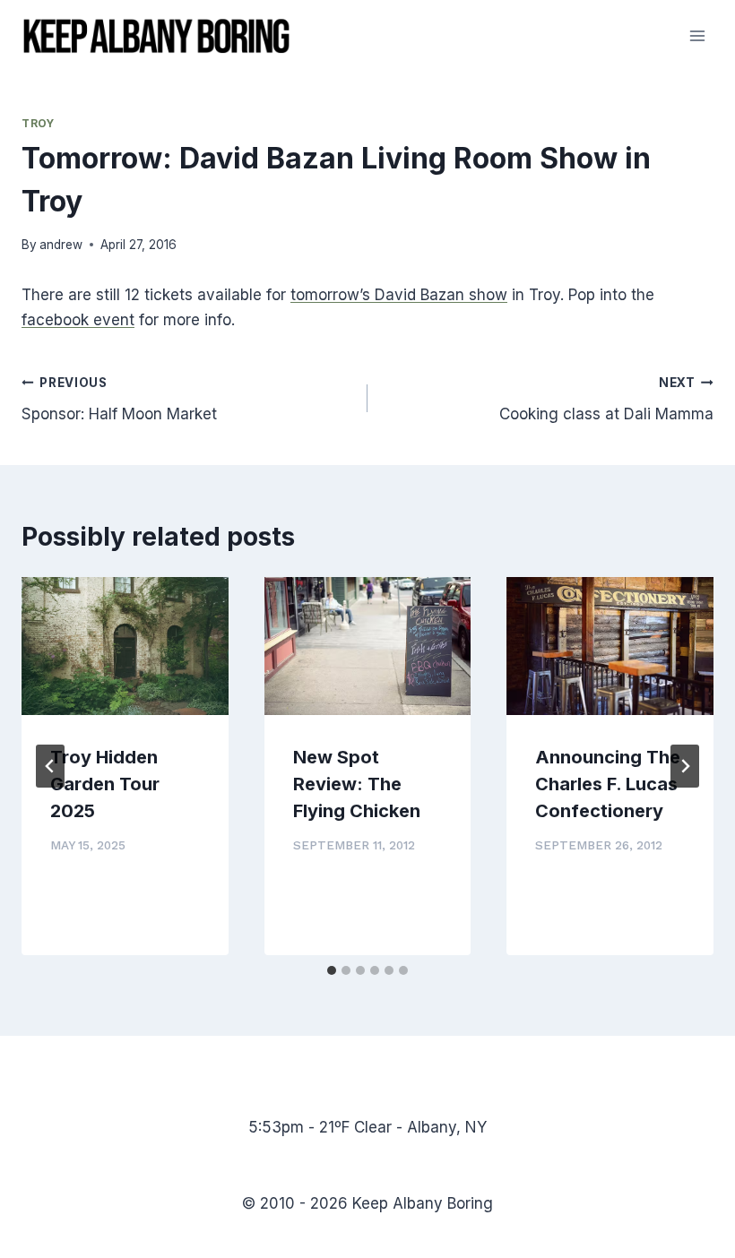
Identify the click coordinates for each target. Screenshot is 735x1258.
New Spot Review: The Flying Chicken (356, 784)
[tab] (331, 970)
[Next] (684, 766)
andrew (60, 244)
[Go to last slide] (50, 766)
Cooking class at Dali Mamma (606, 399)
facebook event (78, 320)
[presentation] (125, 646)
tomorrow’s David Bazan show (398, 295)
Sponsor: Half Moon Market (119, 399)
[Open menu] (696, 35)
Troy (38, 123)
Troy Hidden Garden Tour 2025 (105, 784)
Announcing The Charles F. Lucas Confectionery (607, 784)
